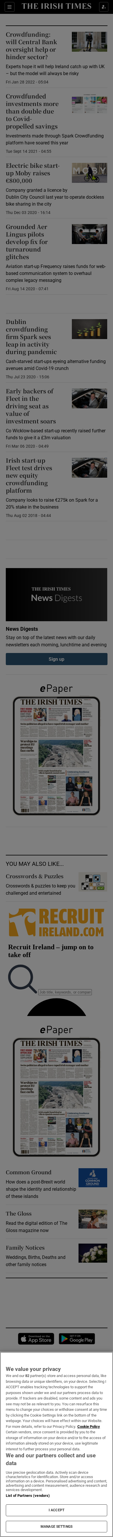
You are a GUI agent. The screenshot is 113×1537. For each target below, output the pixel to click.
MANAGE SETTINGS (56, 1527)
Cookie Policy (88, 1426)
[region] (56, 1444)
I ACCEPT (56, 1510)
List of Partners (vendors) (28, 1495)
